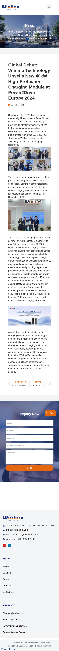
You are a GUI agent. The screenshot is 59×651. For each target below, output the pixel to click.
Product (6, 579)
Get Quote (50, 413)
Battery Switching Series (15, 626)
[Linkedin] (9, 545)
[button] (49, 7)
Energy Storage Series (14, 632)
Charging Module (11, 613)
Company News (22, 32)
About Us (7, 585)
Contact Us (8, 592)
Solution (7, 573)
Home (10, 32)
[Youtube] (4, 545)
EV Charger (8, 619)
